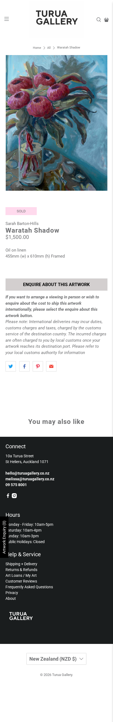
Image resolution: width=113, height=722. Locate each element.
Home (37, 47)
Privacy (11, 592)
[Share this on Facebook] (24, 366)
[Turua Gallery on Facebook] (7, 497)
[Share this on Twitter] (10, 366)
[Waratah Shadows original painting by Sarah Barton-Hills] (56, 123)
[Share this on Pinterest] (38, 366)
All (49, 47)
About (10, 598)
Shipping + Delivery (21, 564)
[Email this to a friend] (51, 366)
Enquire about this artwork (56, 284)
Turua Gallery (62, 675)
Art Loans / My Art (21, 575)
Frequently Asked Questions (29, 587)
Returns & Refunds (21, 569)
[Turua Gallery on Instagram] (14, 497)
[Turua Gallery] (56, 19)
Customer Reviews (21, 581)
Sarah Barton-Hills (22, 223)
